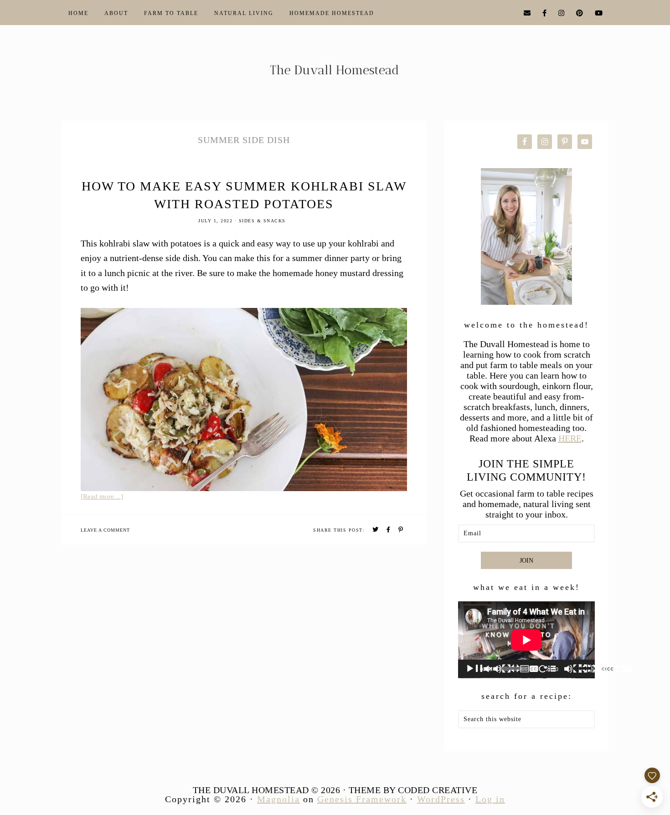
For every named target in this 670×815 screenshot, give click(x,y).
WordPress (441, 799)
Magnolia (278, 799)
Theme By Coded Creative (413, 790)
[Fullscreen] (624, 668)
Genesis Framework (362, 799)
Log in (490, 799)
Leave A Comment (105, 530)
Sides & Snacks (262, 220)
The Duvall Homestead (335, 73)
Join (526, 560)
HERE (570, 438)
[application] (526, 639)
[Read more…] (102, 496)
